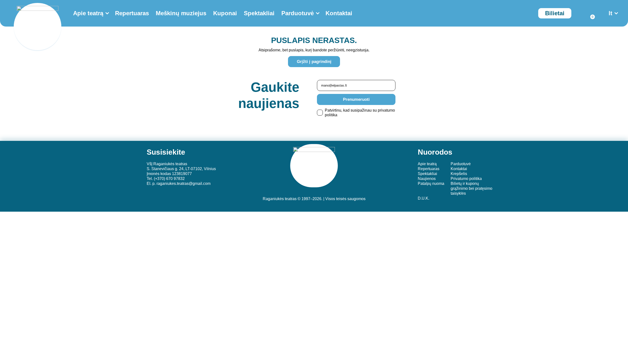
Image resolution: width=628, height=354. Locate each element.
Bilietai (554, 13)
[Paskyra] (578, 13)
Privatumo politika (466, 179)
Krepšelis (459, 174)
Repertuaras (132, 13)
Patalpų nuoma (431, 183)
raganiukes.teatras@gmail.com (183, 183)
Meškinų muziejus (181, 13)
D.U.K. (423, 198)
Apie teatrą (88, 13)
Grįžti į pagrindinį (314, 61)
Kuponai (225, 13)
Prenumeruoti (356, 99)
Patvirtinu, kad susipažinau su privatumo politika (360, 112)
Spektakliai (259, 13)
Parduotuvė (297, 13)
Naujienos (427, 179)
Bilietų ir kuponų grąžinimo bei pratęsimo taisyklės (471, 188)
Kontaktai (339, 13)
